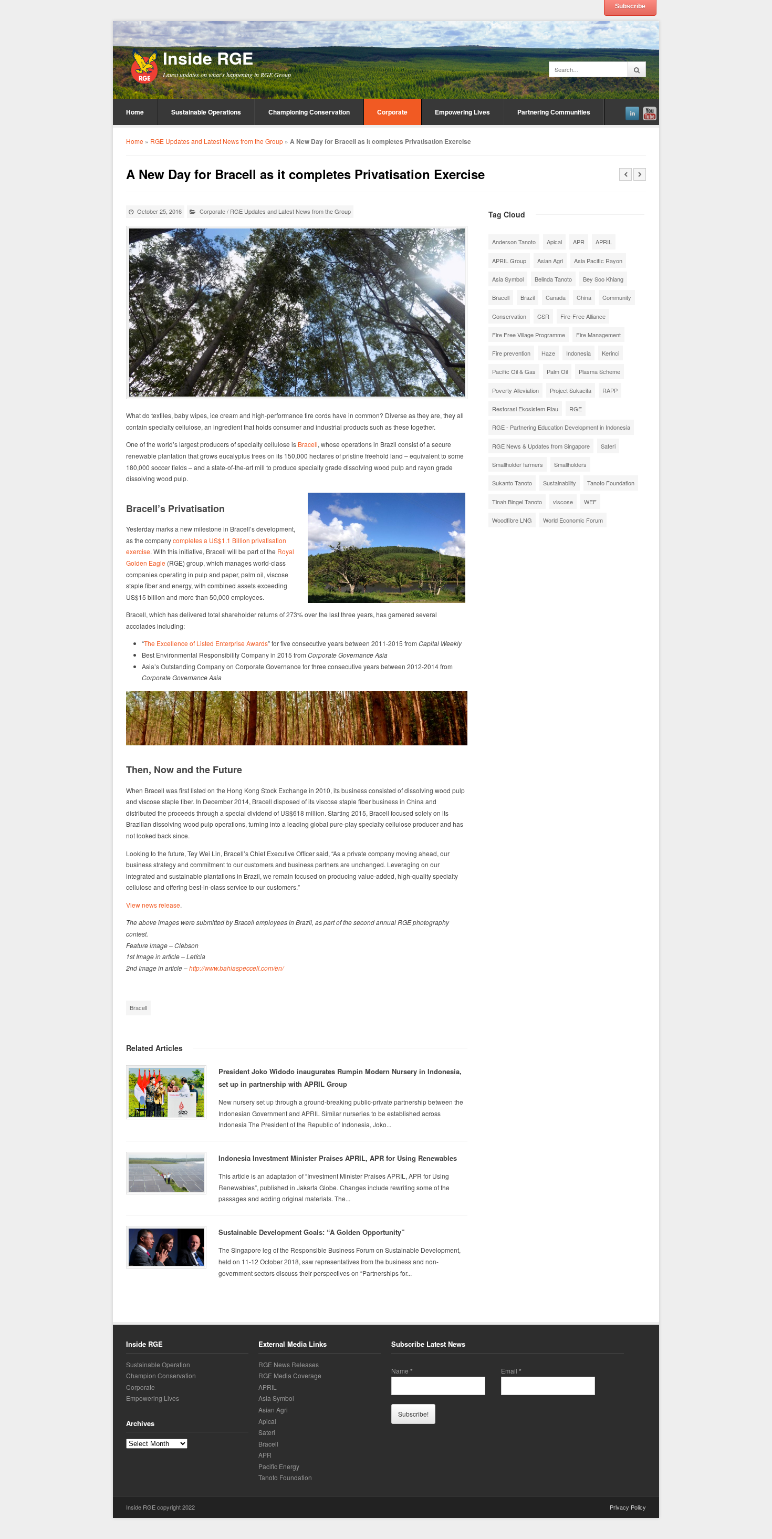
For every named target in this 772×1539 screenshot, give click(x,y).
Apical (554, 241)
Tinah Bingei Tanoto (517, 501)
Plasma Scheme (599, 371)
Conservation (509, 316)
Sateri (608, 446)
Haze (548, 353)
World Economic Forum (573, 520)
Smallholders (570, 464)
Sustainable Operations (206, 112)
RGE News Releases (288, 1364)
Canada (556, 297)
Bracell (308, 444)
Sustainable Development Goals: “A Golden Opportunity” (311, 1232)
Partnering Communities (553, 112)
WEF (590, 501)
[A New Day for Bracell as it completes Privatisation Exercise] (296, 312)
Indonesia (578, 353)
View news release (153, 904)
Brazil (527, 297)
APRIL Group (509, 260)
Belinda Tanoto (553, 279)
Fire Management (598, 334)
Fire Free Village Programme (528, 334)
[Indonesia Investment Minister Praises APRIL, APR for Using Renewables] (166, 1173)
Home (135, 112)
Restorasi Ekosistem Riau (525, 408)
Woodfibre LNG (512, 520)
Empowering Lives (462, 112)
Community (616, 297)
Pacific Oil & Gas (514, 371)
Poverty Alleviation (515, 390)
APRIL (604, 241)
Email (511, 1371)
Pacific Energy (278, 1466)
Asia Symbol (508, 279)
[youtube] (649, 112)
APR (579, 241)
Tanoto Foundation (610, 483)
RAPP (610, 390)
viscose (563, 501)
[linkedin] (632, 112)
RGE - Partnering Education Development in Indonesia (561, 427)
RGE (575, 408)
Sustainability (559, 483)
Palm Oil (557, 371)
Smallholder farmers (517, 464)
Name (402, 1371)
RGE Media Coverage (289, 1375)
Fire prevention (511, 353)
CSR (543, 316)
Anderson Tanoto (514, 241)
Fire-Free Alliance (583, 316)
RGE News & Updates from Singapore (541, 446)
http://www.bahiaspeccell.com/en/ (236, 967)
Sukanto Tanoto (512, 483)
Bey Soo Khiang (603, 279)
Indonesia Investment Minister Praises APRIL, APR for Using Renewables (337, 1158)
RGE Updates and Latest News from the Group (216, 141)
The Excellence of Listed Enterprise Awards (206, 643)
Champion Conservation (161, 1375)
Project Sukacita (570, 390)
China (584, 297)
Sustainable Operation (158, 1364)
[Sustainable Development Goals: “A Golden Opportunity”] (166, 1247)
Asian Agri (550, 260)
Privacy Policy (628, 1507)
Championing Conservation (309, 112)
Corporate (392, 112)
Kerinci (610, 353)
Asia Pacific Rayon (598, 260)
